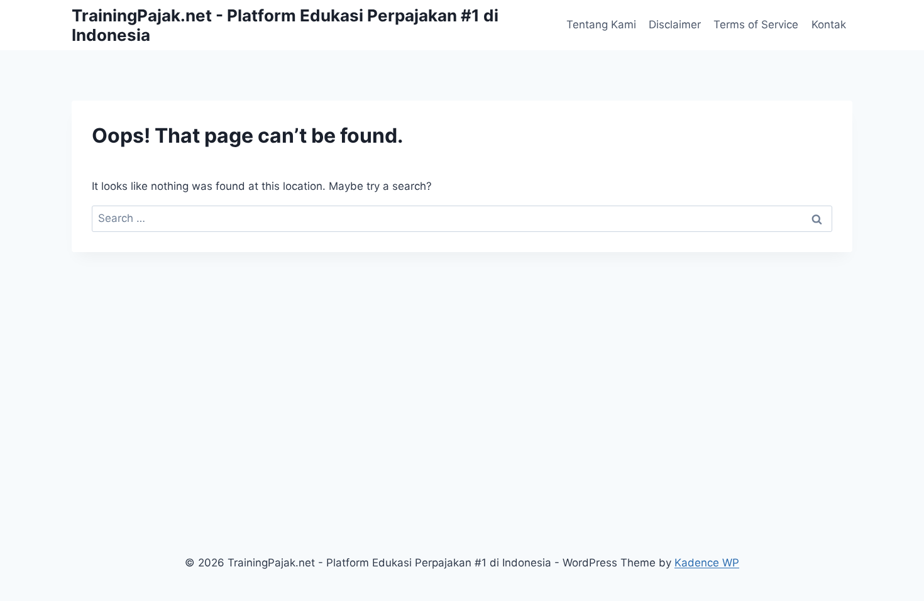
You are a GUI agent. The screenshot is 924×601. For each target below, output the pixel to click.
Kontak (828, 24)
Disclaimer (675, 24)
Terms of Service (755, 24)
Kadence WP (706, 562)
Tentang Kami (601, 24)
